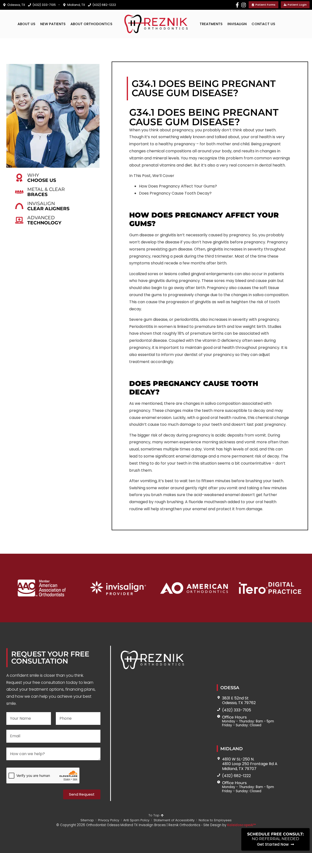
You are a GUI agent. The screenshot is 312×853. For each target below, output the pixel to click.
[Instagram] (243, 5)
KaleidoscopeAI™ (241, 825)
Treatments (211, 23)
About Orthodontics (91, 23)
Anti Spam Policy (136, 820)
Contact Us (263, 23)
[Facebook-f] (237, 5)
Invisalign (237, 23)
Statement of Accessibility (174, 820)
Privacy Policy (108, 820)
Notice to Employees (215, 820)
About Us (26, 23)
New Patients (53, 23)
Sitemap (87, 820)
